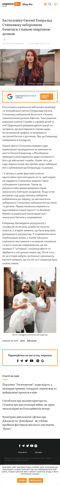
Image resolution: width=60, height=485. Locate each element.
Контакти (22, 452)
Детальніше (36, 480)
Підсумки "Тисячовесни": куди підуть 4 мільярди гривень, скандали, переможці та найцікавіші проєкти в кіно (29, 389)
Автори (38, 452)
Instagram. (25, 140)
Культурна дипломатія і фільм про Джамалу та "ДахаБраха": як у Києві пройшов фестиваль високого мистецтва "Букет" (28, 423)
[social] (17, 360)
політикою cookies (30, 474)
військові (31, 340)
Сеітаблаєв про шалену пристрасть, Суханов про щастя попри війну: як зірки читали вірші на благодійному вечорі (28, 405)
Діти (22, 340)
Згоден (22, 480)
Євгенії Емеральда (32, 110)
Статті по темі (10, 376)
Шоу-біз (28, 4)
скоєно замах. (10, 263)
